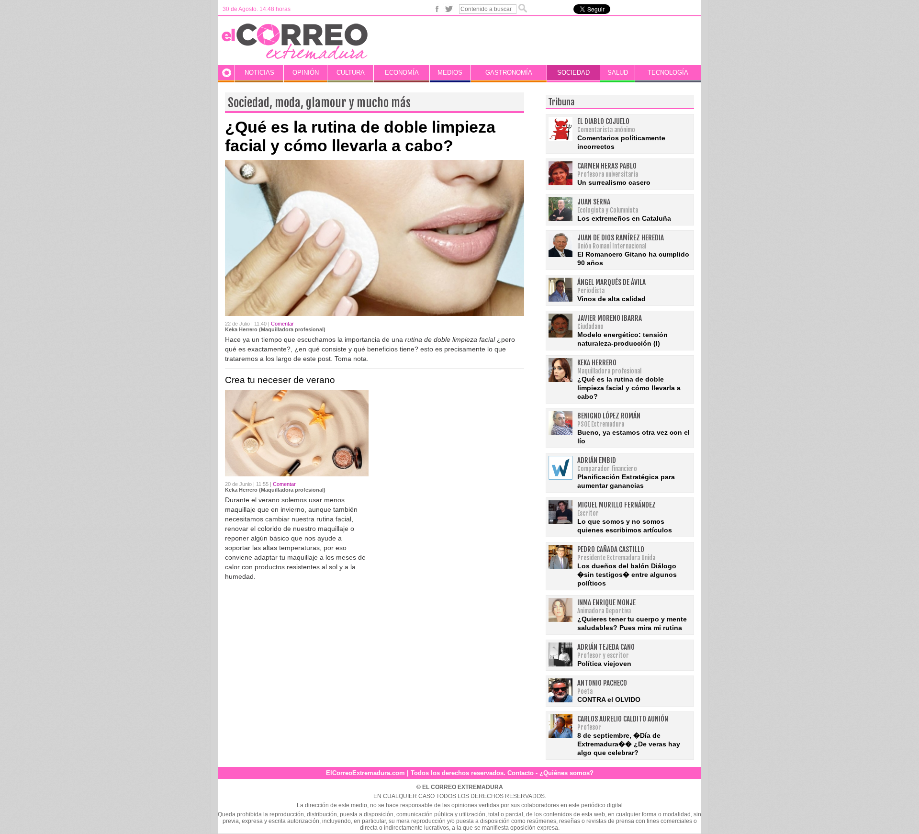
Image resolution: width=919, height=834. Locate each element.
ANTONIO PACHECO (602, 682)
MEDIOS (449, 72)
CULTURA (350, 72)
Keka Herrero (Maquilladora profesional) (275, 329)
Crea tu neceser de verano (280, 380)
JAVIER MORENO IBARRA (609, 318)
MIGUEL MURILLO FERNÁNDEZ (616, 504)
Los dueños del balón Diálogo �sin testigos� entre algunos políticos (627, 574)
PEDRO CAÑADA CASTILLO (610, 549)
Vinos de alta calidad (611, 299)
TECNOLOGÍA (668, 72)
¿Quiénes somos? (566, 773)
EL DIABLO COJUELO (603, 121)
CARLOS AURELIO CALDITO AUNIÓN (622, 718)
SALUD (617, 72)
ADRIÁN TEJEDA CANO (606, 647)
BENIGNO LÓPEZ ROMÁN (608, 415)
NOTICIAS (259, 72)
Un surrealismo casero (613, 182)
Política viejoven (604, 663)
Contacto (520, 773)
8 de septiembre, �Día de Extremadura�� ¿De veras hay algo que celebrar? (628, 744)
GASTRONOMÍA (508, 72)
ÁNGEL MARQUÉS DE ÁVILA (611, 282)
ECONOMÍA (402, 72)
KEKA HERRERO (596, 362)
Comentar (282, 324)
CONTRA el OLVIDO (608, 699)
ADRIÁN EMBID (596, 460)
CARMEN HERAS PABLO (607, 165)
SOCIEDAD (573, 72)
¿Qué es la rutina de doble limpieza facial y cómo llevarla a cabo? (360, 136)
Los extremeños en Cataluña (624, 218)
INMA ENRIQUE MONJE (606, 602)
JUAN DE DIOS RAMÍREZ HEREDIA (620, 237)
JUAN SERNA (593, 201)
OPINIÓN (305, 72)
